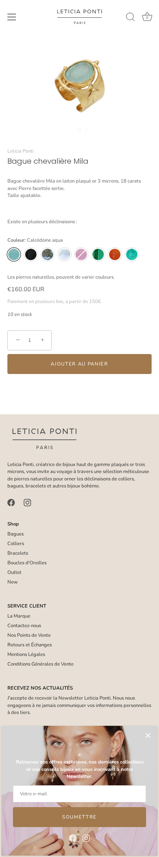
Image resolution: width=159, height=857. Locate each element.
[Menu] (12, 17)
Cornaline (114, 254)
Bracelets (17, 553)
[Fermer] (148, 735)
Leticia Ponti (20, 151)
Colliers (15, 543)
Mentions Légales (26, 654)
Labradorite (47, 254)
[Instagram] (86, 837)
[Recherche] (130, 18)
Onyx (30, 254)
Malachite (98, 254)
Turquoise (131, 254)
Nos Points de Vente (29, 635)
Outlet (14, 572)
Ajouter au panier (79, 364)
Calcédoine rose (81, 254)
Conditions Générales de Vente (40, 664)
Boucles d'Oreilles (27, 563)
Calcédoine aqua (13, 254)
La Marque (18, 616)
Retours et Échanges (29, 645)
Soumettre (79, 817)
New (12, 582)
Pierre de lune (64, 254)
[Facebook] (73, 837)
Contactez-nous (24, 625)
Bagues (15, 534)
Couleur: (35, 241)
